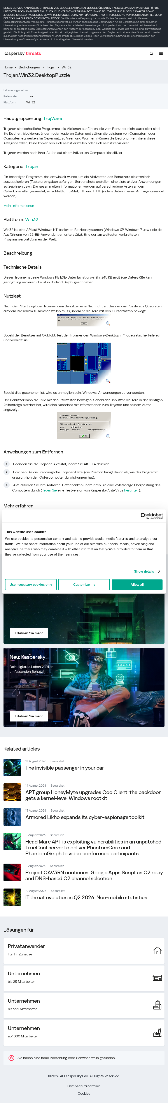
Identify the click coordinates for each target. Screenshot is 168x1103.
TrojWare (52, 118)
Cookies (84, 1093)
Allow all (137, 584)
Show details (144, 571)
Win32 (67, 67)
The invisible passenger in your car (64, 768)
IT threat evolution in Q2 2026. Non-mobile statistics (86, 897)
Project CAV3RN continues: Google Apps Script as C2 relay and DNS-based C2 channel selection (94, 876)
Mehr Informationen (19, 206)
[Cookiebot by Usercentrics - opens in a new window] (144, 516)
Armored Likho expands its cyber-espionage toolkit (85, 817)
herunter (131, 490)
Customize (81, 584)
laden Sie (50, 490)
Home (8, 67)
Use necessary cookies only (31, 584)
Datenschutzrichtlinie (84, 1086)
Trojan (51, 67)
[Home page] (22, 53)
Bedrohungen (29, 67)
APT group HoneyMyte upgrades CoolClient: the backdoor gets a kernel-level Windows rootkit (93, 795)
